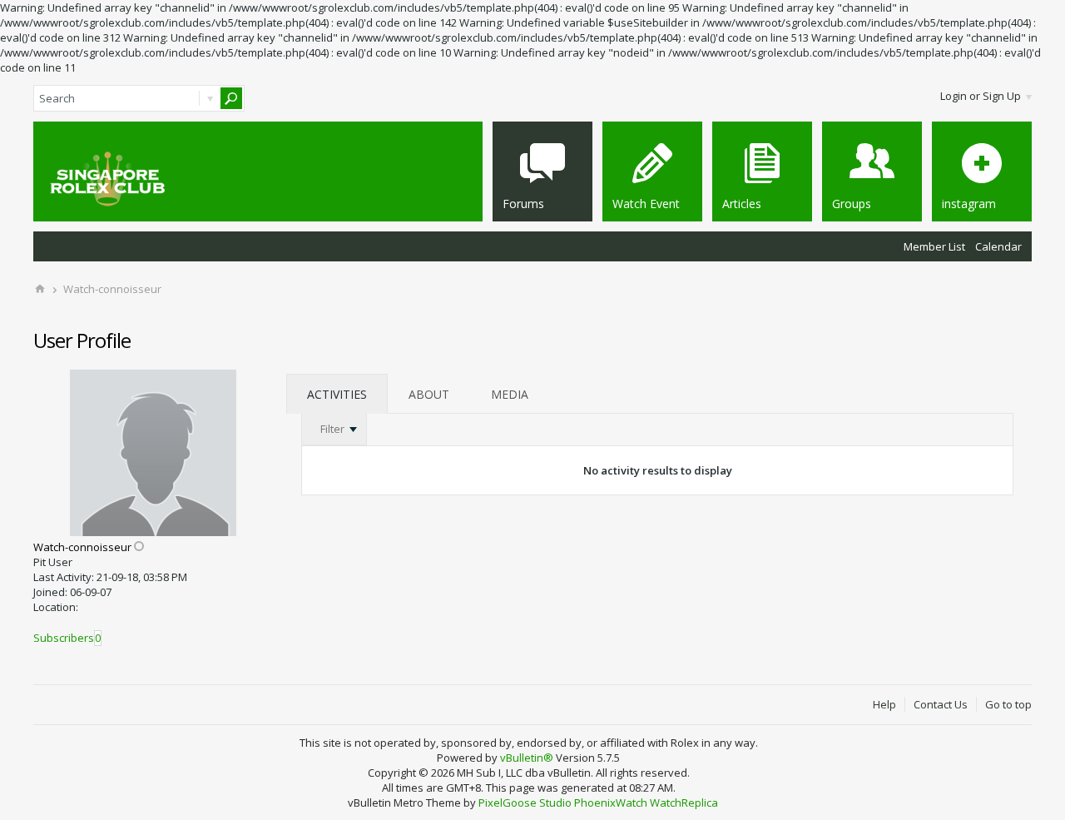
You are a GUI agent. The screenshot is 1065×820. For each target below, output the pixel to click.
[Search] (231, 98)
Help (884, 704)
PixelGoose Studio (525, 802)
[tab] (337, 394)
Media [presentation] (509, 394)
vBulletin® (526, 757)
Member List (934, 246)
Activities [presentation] (337, 394)
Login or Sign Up (980, 95)
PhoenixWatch (610, 802)
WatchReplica (684, 802)
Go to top (1008, 704)
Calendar (998, 246)
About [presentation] (429, 394)
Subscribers (63, 637)
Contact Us (941, 704)
